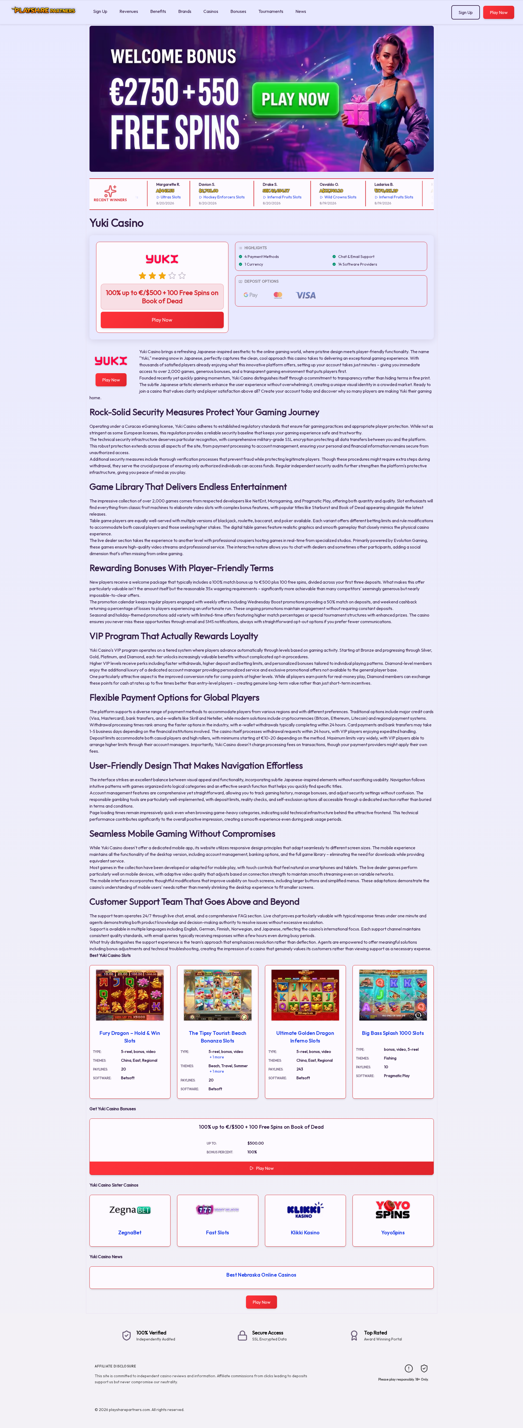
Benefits (158, 11)
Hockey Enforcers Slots (211, 197)
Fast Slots (217, 1232)
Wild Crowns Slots (328, 197)
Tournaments (270, 11)
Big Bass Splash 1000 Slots (393, 1033)
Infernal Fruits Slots (272, 197)
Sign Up (100, 11)
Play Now (499, 12)
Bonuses (238, 11)
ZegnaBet (129, 1232)
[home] (45, 20)
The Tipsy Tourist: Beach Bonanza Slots (218, 1037)
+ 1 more (217, 1057)
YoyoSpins (393, 1232)
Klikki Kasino (305, 1232)
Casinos (210, 11)
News (300, 11)
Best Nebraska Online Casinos (261, 1275)
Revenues (128, 11)
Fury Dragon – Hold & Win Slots (130, 1037)
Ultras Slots (159, 197)
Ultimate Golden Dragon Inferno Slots (305, 1037)
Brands (184, 11)
